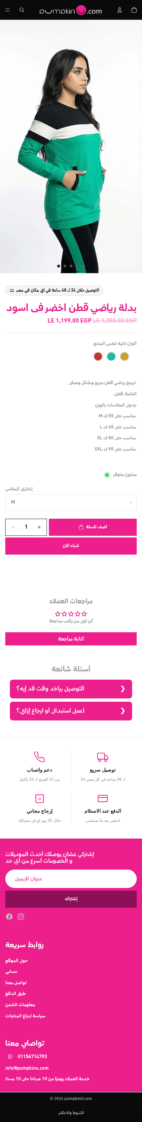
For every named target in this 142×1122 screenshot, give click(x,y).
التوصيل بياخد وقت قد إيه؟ (50, 689)
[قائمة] (7, 9)
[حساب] (119, 10)
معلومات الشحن (20, 1005)
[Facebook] (9, 916)
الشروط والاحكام (71, 1113)
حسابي (11, 971)
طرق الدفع (15, 993)
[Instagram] (21, 916)
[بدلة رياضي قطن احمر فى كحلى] (98, 356)
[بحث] (22, 10)
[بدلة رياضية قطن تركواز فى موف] (111, 356)
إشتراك (71, 899)
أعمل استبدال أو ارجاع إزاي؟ (51, 711)
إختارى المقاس (19, 489)
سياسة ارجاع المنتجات (25, 1015)
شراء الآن (71, 545)
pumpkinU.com (78, 1099)
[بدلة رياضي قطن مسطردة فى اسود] (124, 356)
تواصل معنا (15, 982)
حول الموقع (16, 960)
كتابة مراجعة (71, 638)
